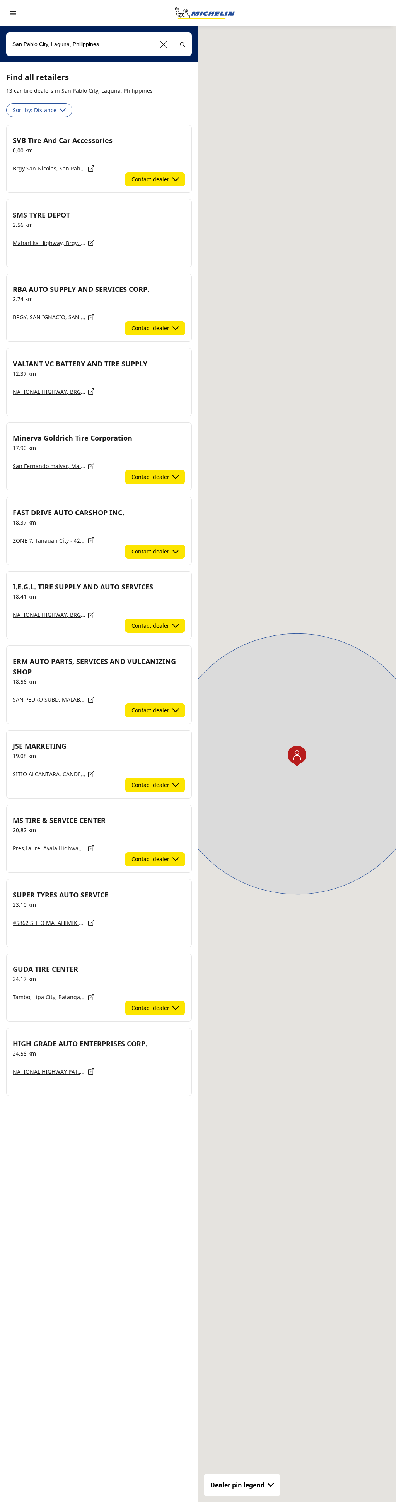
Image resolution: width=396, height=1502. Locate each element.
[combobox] (99, 44)
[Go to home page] (205, 13)
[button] (163, 44)
